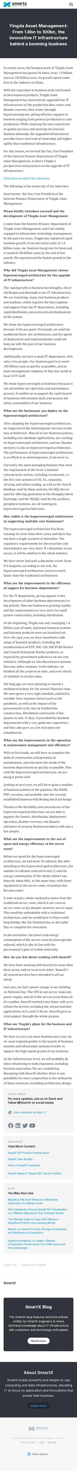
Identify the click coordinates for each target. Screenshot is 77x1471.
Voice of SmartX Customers (24, 1165)
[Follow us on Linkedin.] (18, 1125)
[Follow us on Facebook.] (11, 1125)
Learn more (38, 1405)
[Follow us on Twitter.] (25, 1125)
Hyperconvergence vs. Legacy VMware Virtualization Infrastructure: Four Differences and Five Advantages (36, 1244)
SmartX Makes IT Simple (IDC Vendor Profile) (34, 1173)
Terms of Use (27, 1442)
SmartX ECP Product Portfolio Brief (28, 1152)
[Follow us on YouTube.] (32, 1125)
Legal (41, 1442)
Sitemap (52, 1442)
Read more (38, 1341)
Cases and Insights (33, 1265)
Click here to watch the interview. (27, 178)
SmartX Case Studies (20, 1159)
